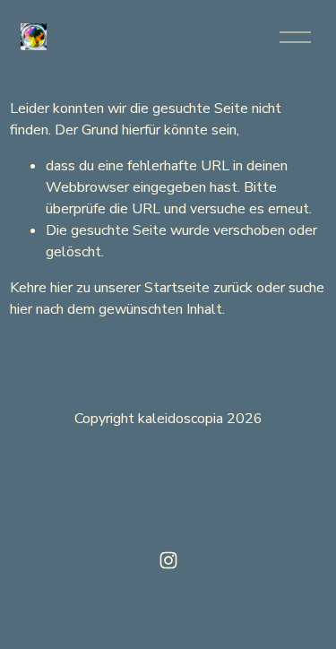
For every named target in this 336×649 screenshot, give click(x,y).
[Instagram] (168, 560)
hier (61, 288)
